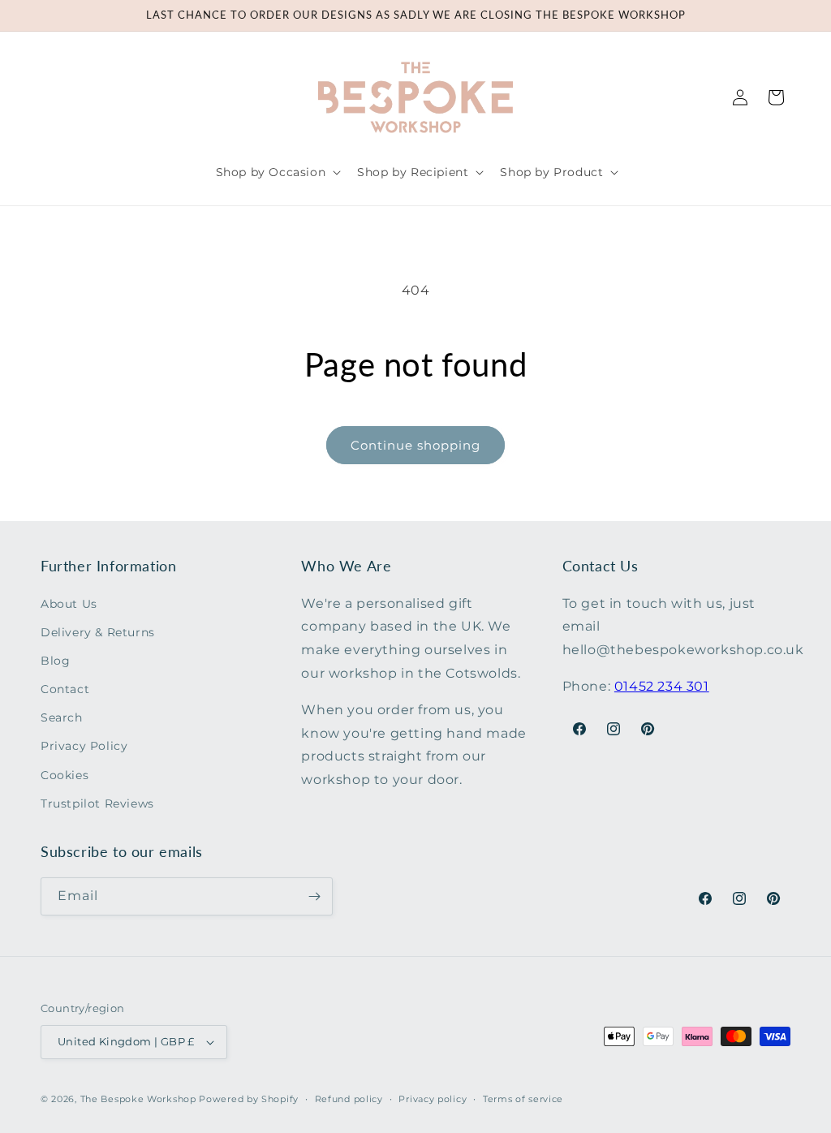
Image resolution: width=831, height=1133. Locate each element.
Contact (65, 689)
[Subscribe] (314, 896)
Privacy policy (432, 1099)
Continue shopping (415, 445)
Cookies (64, 775)
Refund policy (349, 1099)
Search (62, 717)
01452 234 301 (661, 686)
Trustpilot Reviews (97, 803)
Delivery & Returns (98, 632)
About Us (69, 604)
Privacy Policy (84, 746)
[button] (277, 172)
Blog (55, 660)
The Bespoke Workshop (138, 1099)
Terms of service (523, 1099)
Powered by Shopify (249, 1099)
